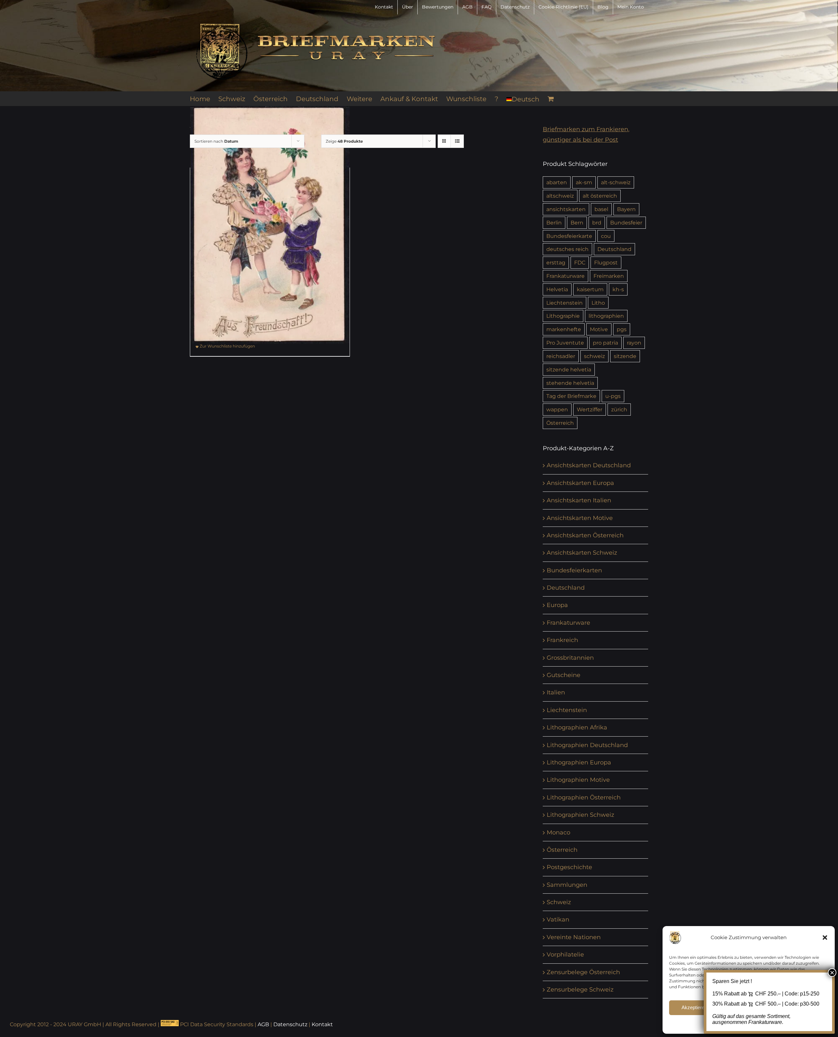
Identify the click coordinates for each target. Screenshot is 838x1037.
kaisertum (590, 289)
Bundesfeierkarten (574, 570)
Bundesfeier (626, 222)
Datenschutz (290, 1024)
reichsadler (560, 356)
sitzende (625, 356)
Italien (556, 692)
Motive (599, 329)
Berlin (554, 222)
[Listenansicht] (457, 141)
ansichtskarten (566, 209)
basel (601, 209)
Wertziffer (589, 409)
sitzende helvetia (568, 369)
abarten (556, 182)
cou (606, 236)
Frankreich (562, 640)
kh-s (618, 289)
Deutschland (614, 249)
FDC (579, 262)
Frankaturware (565, 276)
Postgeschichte (569, 867)
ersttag (555, 262)
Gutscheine (563, 675)
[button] (825, 937)
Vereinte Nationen (574, 937)
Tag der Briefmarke (571, 396)
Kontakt (322, 1024)
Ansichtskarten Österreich (585, 535)
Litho (598, 302)
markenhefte (563, 329)
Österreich (560, 423)
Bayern (626, 209)
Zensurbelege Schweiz (580, 989)
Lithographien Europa (579, 762)
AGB (263, 1024)
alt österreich (600, 195)
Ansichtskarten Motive (580, 518)
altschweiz (560, 195)
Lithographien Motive (578, 779)
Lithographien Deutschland (587, 745)
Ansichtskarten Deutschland (589, 465)
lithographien (606, 316)
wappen (557, 409)
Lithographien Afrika (577, 727)
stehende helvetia (570, 383)
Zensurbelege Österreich (583, 972)
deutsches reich (567, 249)
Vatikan (558, 919)
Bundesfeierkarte (569, 236)
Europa (557, 605)
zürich (619, 409)
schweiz (594, 356)
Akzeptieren (694, 1007)
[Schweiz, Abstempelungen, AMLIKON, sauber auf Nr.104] (270, 224)
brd (596, 222)
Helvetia (557, 289)
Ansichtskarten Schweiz (582, 552)
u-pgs (613, 396)
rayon (634, 342)
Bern (577, 222)
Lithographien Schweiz (580, 814)
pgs (622, 329)
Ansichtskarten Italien (579, 500)
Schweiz (559, 902)
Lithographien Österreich (584, 797)
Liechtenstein (564, 302)
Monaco (558, 832)
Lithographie (563, 316)
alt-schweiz (615, 182)
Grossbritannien (570, 657)
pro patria (605, 342)
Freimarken (608, 276)
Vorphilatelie (565, 954)
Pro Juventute (565, 342)
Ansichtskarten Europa (580, 483)
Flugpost (606, 262)
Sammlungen (567, 884)
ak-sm (584, 182)
